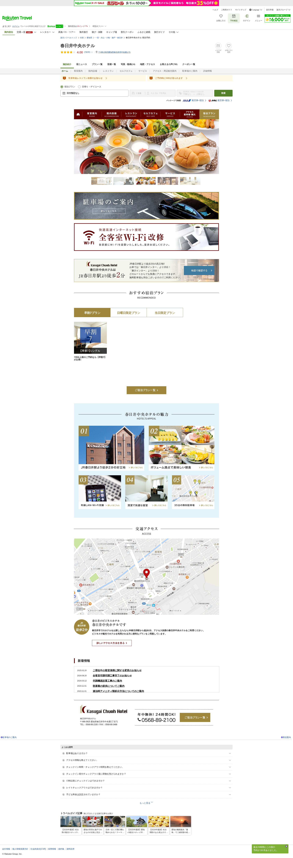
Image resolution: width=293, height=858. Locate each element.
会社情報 (6, 849)
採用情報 (52, 849)
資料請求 (70, 849)
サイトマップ (240, 10)
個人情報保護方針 (20, 849)
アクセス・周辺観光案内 (164, 71)
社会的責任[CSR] (38, 849)
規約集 (61, 849)
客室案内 (78, 71)
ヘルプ (215, 10)
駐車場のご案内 (189, 71)
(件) (87, 52)
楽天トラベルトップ (68, 38)
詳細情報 (207, 71)
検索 (223, 93)
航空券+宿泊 (198, 100)
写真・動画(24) (128, 64)
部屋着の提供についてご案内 (109, 686)
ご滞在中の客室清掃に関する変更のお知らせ (117, 670)
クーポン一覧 (188, 64)
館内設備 (93, 71)
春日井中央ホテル (77, 45)
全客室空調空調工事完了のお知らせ (112, 675)
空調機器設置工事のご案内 (107, 680)
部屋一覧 (111, 64)
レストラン (108, 71)
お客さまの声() (168, 64)
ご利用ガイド (226, 10)
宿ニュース (81, 64)
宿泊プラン (69, 87)
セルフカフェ (126, 71)
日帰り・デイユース (91, 87)
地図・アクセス (147, 64)
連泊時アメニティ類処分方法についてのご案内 (118, 691)
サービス (142, 71)
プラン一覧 (97, 64)
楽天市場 (269, 10)
